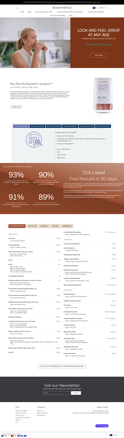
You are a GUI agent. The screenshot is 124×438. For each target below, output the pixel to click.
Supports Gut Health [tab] (21, 126)
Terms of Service (42, 413)
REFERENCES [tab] (67, 226)
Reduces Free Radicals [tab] (54, 126)
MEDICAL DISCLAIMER (21, 410)
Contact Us (40, 410)
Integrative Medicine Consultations (70, 12)
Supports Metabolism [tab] (70, 126)
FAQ (16, 422)
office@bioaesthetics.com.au (101, 411)
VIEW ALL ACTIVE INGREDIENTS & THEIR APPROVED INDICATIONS (62, 366)
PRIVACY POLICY (20, 415)
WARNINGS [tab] (44, 226)
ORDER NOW (16, 107)
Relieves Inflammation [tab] (37, 126)
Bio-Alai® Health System (44, 12)
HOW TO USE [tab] (32, 226)
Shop (71, 15)
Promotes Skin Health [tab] (102, 126)
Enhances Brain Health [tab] (87, 126)
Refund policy (41, 415)
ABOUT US (18, 420)
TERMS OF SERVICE (20, 413)
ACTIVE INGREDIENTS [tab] (17, 226)
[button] (101, 8)
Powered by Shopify (16, 434)
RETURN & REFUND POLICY (22, 417)
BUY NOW (98, 55)
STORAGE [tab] (55, 226)
